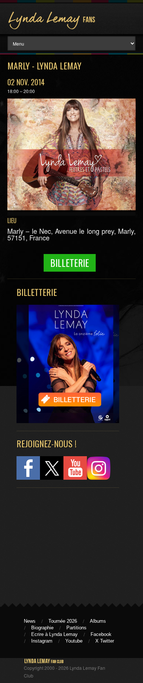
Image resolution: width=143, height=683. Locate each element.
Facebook (101, 634)
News (30, 621)
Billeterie (69, 262)
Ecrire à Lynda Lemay (54, 634)
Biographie (42, 627)
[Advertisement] (64, 542)
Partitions (76, 627)
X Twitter (104, 641)
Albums (98, 621)
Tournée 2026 (62, 621)
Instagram (41, 641)
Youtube (73, 641)
